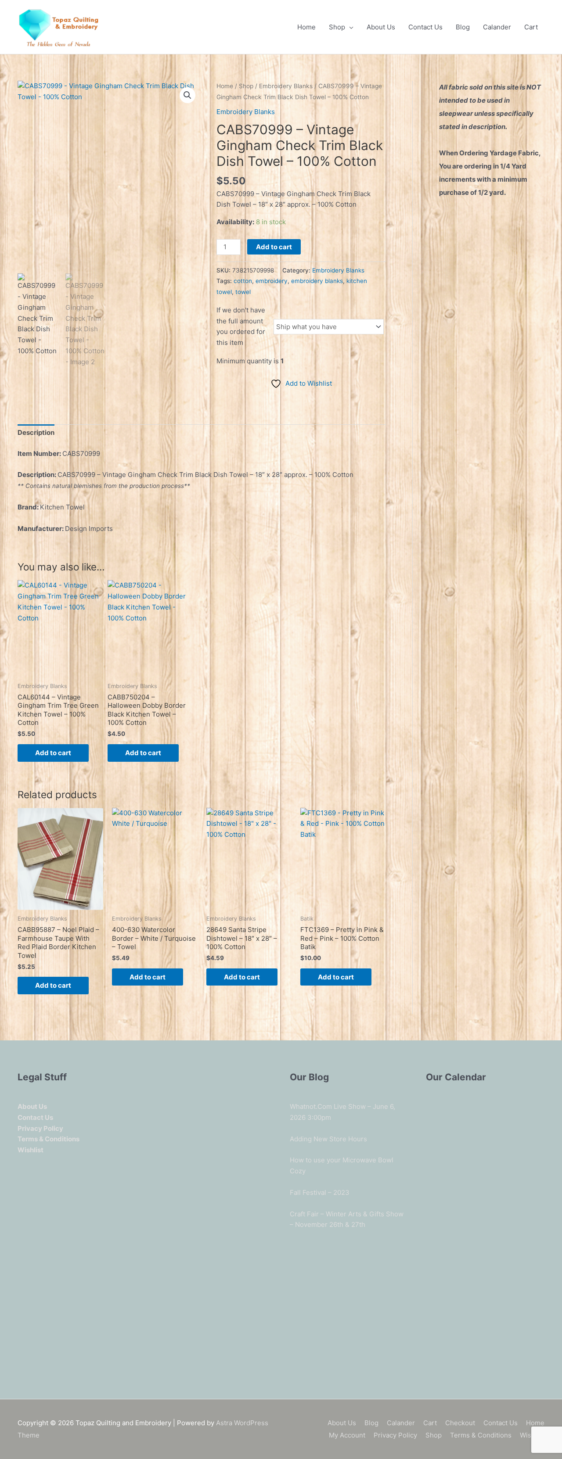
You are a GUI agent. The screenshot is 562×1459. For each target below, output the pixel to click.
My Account (347, 1435)
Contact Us (425, 27)
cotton (243, 280)
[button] (187, 95)
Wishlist (532, 1435)
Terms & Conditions (481, 1435)
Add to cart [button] (53, 753)
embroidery (272, 280)
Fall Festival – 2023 (319, 1192)
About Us (381, 27)
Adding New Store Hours (328, 1139)
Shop (337, 27)
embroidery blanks (317, 280)
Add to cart (274, 247)
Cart (531, 27)
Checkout (460, 1423)
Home (306, 27)
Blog (463, 27)
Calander (497, 27)
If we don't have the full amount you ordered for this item (240, 326)
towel (243, 291)
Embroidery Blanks (286, 86)
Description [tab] (36, 432)
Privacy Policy (395, 1435)
